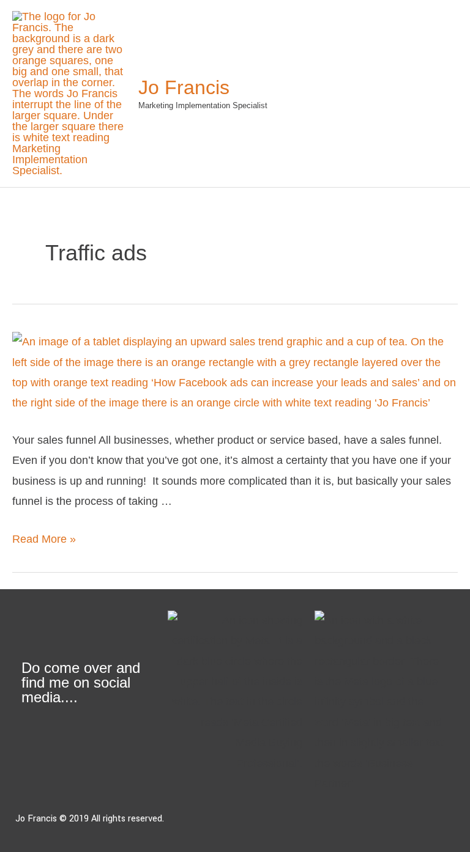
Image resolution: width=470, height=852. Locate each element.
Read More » (44, 539)
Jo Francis (183, 87)
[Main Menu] (441, 93)
